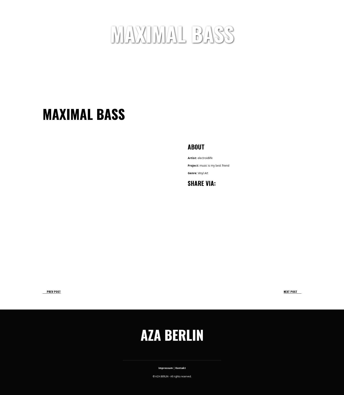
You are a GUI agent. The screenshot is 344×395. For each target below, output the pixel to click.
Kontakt (180, 368)
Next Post (290, 291)
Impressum (165, 368)
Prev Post (54, 291)
